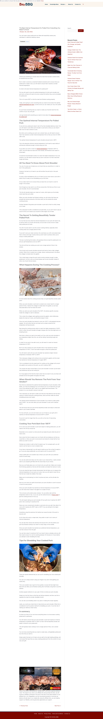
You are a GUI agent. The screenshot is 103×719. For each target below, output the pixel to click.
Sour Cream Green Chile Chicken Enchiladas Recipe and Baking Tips (76, 88)
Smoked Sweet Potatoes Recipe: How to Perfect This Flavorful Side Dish (75, 80)
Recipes (63, 4)
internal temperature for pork (26, 104)
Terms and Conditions (57, 713)
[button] (65, 4)
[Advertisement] (51, 14)
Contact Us (78, 4)
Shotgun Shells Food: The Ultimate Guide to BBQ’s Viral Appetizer (75, 52)
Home (46, 4)
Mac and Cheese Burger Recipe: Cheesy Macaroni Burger (74, 103)
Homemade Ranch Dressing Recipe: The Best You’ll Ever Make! (75, 73)
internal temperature (42, 148)
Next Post (58, 705)
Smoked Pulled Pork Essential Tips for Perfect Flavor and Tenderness (75, 60)
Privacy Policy (47, 713)
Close (42, 0)
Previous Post (23, 705)
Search (69, 28)
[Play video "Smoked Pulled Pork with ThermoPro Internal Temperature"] (40, 678)
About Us (70, 4)
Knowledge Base (54, 4)
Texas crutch (55, 494)
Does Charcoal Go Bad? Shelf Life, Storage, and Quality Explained (75, 44)
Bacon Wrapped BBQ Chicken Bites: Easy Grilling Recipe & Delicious (75, 96)
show (27, 41)
